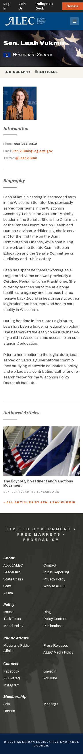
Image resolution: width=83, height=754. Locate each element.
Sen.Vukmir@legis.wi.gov (32, 151)
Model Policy (13, 626)
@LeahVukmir (26, 158)
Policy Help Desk (44, 6)
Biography (19, 72)
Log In (6, 6)
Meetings (50, 704)
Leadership (12, 572)
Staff (7, 586)
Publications (52, 626)
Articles (48, 72)
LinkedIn (49, 671)
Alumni (8, 593)
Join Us (22, 6)
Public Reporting (56, 572)
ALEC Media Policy (58, 652)
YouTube (50, 678)
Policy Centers (54, 619)
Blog (47, 612)
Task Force (12, 619)
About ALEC (13, 565)
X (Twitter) (11, 678)
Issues (8, 612)
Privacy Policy (54, 579)
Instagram (11, 685)
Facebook (11, 671)
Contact (49, 565)
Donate (73, 6)
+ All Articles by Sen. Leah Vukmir (39, 502)
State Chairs (13, 579)
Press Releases (55, 645)
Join (6, 704)
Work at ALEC (54, 586)
